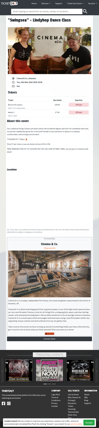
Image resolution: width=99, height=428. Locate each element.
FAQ (86, 397)
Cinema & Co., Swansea (24, 78)
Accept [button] (89, 422)
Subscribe (50, 334)
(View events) (49, 248)
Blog (86, 400)
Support (58, 3)
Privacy (54, 403)
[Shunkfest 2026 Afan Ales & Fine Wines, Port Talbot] (49, 370)
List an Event (73, 394)
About (86, 394)
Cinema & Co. (49, 244)
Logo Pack (55, 394)
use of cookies (76, 424)
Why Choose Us (74, 397)
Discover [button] (45, 3)
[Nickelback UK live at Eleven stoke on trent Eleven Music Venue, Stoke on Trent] (80, 370)
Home (34, 3)
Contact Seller (50, 339)
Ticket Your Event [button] (74, 3)
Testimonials (73, 412)
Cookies (54, 406)
